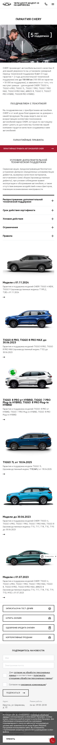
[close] (55, 556)
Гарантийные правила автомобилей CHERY (23, 149)
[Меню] (53, 4)
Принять (10, 739)
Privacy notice (49, 556)
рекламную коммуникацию (33, 685)
